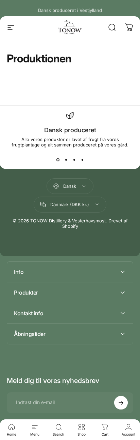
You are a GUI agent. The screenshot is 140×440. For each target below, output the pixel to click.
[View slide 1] (58, 160)
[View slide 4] (82, 160)
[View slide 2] (66, 160)
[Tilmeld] (121, 402)
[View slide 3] (74, 160)
